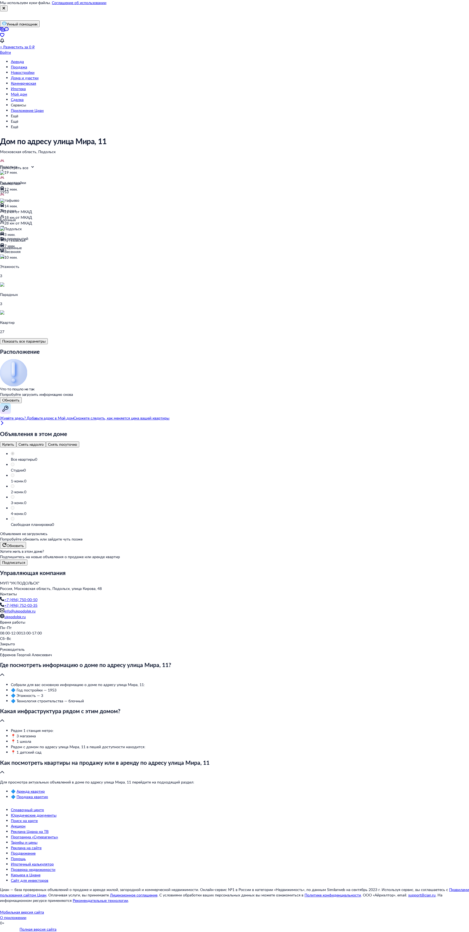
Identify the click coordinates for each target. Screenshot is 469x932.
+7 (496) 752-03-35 (20, 605)
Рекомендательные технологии (100, 900)
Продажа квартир (32, 796)
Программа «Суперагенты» (34, 836)
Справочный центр (27, 809)
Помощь (18, 858)
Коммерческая (23, 83)
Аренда (17, 61)
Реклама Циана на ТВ (30, 831)
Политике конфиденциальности (333, 895)
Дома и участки (25, 77)
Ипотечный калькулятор (32, 864)
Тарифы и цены (24, 842)
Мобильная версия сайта (22, 912)
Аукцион (18, 826)
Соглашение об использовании (79, 2)
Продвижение (23, 853)
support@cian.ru (422, 895)
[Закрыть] (4, 8)
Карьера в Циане (25, 874)
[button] (240, 459)
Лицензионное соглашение (133, 895)
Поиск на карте (24, 820)
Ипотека (18, 88)
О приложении (13, 917)
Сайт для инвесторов (29, 880)
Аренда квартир (31, 791)
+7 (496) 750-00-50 (20, 599)
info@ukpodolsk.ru (20, 611)
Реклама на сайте (26, 847)
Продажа (19, 66)
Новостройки (22, 72)
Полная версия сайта (38, 929)
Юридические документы (33, 815)
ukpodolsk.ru (15, 616)
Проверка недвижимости (33, 869)
